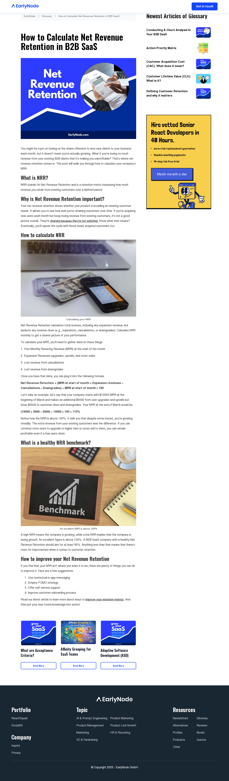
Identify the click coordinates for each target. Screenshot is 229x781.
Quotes (201, 740)
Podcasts (179, 740)
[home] (25, 6)
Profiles (177, 732)
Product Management (90, 725)
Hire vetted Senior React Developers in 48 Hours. (175, 132)
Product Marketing (121, 718)
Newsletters (180, 718)
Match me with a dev (172, 174)
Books (201, 732)
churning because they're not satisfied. (74, 221)
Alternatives (180, 725)
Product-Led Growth (123, 725)
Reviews (202, 725)
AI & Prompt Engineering (91, 718)
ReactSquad (19, 718)
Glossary (47, 16)
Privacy (16, 753)
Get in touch (204, 6)
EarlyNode (29, 16)
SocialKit (17, 725)
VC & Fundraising (87, 740)
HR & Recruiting (120, 732)
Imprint (15, 746)
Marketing (82, 732)
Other (176, 747)
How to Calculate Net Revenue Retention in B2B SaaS (89, 16)
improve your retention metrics (105, 599)
